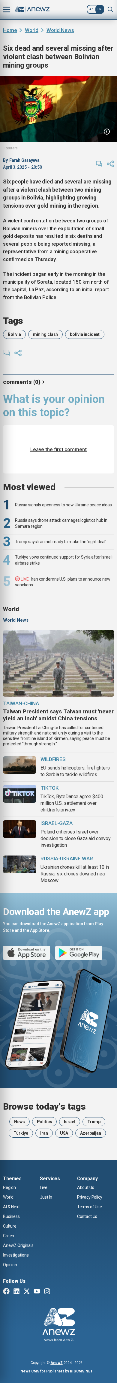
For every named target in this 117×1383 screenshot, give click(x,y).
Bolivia (14, 334)
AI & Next (11, 1206)
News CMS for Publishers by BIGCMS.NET (56, 1371)
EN (99, 9)
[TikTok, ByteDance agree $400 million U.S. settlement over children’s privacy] (19, 794)
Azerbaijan (90, 1133)
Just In (46, 1197)
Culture (9, 1226)
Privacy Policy (89, 1197)
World (31, 30)
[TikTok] (57, 1292)
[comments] (99, 163)
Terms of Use (89, 1206)
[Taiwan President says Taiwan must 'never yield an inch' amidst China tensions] (58, 663)
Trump (93, 1121)
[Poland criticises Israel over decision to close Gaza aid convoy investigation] (19, 829)
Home (10, 30)
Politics (44, 1121)
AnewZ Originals (18, 1245)
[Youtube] (37, 1292)
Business (11, 1216)
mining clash (45, 334)
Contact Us (87, 1216)
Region (9, 1187)
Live (43, 1187)
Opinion (10, 1264)
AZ (91, 9)
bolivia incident (85, 334)
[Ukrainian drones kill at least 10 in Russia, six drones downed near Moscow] (19, 864)
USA (64, 1133)
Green (8, 1235)
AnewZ (56, 1363)
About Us (85, 1187)
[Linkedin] (16, 1292)
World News (60, 30)
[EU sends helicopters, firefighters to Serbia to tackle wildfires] (19, 765)
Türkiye (21, 1133)
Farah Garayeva (24, 160)
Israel (69, 1121)
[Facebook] (6, 1292)
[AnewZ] (58, 1325)
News (19, 1121)
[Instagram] (47, 1292)
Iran (44, 1133)
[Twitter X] (26, 1292)
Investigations (16, 1255)
